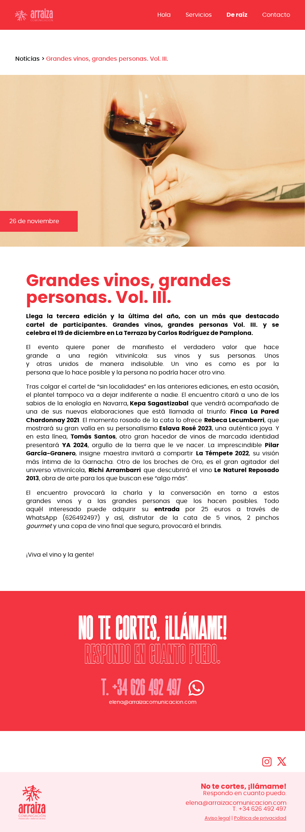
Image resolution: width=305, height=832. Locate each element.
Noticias (27, 59)
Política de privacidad (260, 818)
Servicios (199, 15)
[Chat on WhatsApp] (192, 688)
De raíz (237, 15)
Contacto (276, 15)
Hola (164, 15)
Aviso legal (217, 818)
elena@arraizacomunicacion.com (152, 702)
